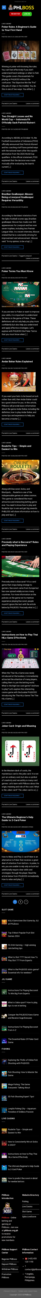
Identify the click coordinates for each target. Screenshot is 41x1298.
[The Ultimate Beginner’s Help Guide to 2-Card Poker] (4, 1167)
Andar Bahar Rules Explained (17, 361)
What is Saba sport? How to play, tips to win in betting (22, 1004)
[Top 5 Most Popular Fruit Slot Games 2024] (4, 934)
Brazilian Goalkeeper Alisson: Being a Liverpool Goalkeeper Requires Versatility (18, 197)
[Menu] (4, 7)
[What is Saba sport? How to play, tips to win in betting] (4, 1004)
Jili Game (7, 979)
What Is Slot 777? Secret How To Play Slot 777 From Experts (23, 959)
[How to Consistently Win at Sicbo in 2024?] (4, 1143)
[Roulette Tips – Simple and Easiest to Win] (4, 1131)
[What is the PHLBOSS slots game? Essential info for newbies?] (4, 971)
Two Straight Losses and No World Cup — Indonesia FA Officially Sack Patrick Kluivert (18, 119)
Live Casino (6, 24)
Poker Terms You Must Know (17, 271)
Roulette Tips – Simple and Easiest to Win (20, 1131)
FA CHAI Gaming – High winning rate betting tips (22, 946)
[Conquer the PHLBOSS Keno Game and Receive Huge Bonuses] (4, 1016)
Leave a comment (32, 103)
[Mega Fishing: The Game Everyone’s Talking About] (4, 1086)
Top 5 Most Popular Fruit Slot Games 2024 (21, 934)
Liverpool (28, 256)
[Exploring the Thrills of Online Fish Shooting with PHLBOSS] (4, 1061)
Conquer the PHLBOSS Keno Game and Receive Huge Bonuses (23, 1016)
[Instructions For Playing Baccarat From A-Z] (4, 1028)
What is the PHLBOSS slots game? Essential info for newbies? (23, 971)
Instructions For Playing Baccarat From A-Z (23, 1028)
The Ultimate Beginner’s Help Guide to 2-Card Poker (23, 1168)
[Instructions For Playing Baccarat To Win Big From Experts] (4, 991)
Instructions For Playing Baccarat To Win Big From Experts (23, 992)
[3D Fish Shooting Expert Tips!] (4, 1098)
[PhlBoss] (21, 7)
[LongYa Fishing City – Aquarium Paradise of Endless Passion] (4, 1110)
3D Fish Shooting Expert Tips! (21, 1096)
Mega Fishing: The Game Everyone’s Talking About (19, 1086)
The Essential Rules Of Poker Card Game (23, 1041)
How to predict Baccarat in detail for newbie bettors (22, 1180)
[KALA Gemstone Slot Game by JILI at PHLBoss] (4, 922)
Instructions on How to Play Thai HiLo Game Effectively (22, 1155)
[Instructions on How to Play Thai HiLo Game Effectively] (4, 1155)
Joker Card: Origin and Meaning (19, 725)
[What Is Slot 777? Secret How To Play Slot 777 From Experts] (4, 958)
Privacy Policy (10, 1291)
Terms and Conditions (27, 1291)
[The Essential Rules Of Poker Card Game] (4, 1040)
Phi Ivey (24, 37)
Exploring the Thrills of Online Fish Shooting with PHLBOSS (23, 1061)
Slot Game (8, 910)
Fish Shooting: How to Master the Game (23, 1074)
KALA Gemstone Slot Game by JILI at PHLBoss (23, 922)
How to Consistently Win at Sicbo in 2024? (23, 1143)
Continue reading (12, 95)
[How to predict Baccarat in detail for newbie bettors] (4, 1179)
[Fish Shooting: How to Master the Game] (4, 1073)
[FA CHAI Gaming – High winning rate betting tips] (4, 946)
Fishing (6, 1049)
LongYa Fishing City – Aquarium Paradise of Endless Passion (22, 1110)
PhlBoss (24, 129)
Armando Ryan (27, 827)
